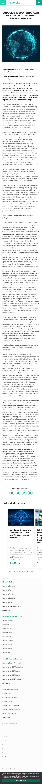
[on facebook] (11, 492)
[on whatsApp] (30, 492)
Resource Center (6, 752)
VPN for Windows (7, 640)
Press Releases (5, 756)
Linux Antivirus (6, 636)
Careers (4, 764)
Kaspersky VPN (7, 602)
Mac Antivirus (6, 624)
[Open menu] (3, 2)
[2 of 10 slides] (12, 571)
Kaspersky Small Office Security (12, 663)
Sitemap (4, 760)
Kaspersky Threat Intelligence (11, 709)
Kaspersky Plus (7, 590)
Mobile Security (7, 628)
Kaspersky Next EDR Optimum (11, 671)
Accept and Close (21, 780)
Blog (3, 748)
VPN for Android (7, 644)
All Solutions (6, 610)
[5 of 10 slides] (20, 571)
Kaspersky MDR (7, 701)
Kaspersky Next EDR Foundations (12, 667)
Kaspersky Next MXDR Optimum (12, 679)
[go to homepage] (13, 2)
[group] (21, 538)
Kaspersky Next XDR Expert (10, 705)
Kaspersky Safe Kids (8, 598)
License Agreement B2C (27, 727)
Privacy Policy (5, 727)
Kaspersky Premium (8, 594)
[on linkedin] (24, 492)
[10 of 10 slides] (32, 571)
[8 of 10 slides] (27, 571)
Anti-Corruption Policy (15, 727)
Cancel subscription (18, 731)
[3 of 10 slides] (15, 571)
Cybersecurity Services (9, 697)
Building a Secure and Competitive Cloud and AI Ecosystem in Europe (21, 534)
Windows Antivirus (8, 632)
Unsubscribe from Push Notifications (10, 768)
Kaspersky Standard (8, 586)
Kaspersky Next (7, 693)
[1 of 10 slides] (10, 571)
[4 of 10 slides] (17, 571)
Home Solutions (8, 582)
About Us (4, 740)
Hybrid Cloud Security (9, 713)
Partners (4, 744)
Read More (14, 563)
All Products (6, 683)
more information (20, 777)
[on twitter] (17, 492)
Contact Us (4, 736)
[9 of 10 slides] (29, 571)
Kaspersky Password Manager (11, 606)
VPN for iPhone (7, 648)
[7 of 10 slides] (24, 571)
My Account (38, 3)
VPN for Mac (6, 652)
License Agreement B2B (7, 731)
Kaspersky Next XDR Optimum (11, 675)
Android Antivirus (7, 620)
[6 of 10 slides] (22, 571)
